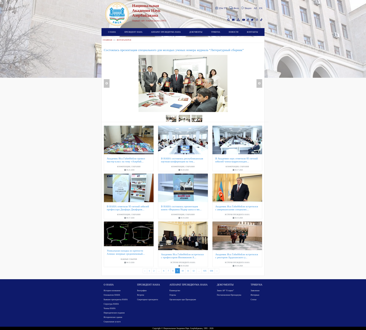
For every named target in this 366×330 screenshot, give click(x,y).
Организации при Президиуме (182, 299)
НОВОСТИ (233, 32)
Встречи (140, 295)
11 (188, 271)
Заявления (255, 290)
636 (211, 271)
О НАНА (112, 32)
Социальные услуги (112, 321)
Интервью (255, 295)
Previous (107, 83)
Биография (141, 290)
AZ (255, 8)
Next (259, 83)
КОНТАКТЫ (252, 32)
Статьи (253, 299)
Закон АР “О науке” (225, 290)
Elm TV (223, 8)
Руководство (174, 290)
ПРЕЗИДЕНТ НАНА (133, 32)
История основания (112, 290)
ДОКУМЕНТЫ (195, 32)
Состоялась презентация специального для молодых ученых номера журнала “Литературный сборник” (174, 50)
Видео (248, 8)
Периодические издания (114, 313)
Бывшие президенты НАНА (116, 299)
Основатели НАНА (112, 295)
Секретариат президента (147, 299)
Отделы (172, 295)
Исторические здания (113, 317)
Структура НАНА (111, 304)
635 (204, 271)
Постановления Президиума (229, 295)
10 (183, 271)
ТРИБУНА (215, 32)
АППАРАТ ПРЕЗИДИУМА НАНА (166, 32)
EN (260, 8)
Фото (236, 8)
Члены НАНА (110, 308)
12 (194, 271)
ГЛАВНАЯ (107, 40)
